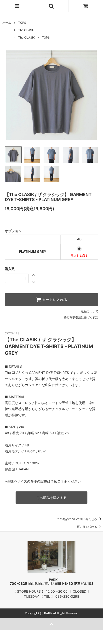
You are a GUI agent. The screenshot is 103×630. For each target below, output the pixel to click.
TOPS (22, 22)
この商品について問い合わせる (77, 519)
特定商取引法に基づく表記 (81, 317)
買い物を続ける (87, 527)
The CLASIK (26, 30)
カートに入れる (54, 300)
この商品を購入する (51, 497)
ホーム (6, 22)
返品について (89, 311)
